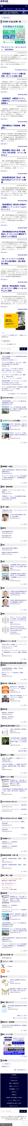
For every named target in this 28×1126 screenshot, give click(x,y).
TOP (3, 1124)
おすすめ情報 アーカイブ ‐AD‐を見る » (17, 393)
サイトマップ (14, 1077)
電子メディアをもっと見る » (20, 1018)
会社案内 (14, 1074)
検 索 (23, 349)
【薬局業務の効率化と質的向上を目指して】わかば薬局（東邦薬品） (18, 566)
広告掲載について (14, 1089)
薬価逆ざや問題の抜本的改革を (10, 552)
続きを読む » (4, 67)
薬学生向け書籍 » (22, 751)
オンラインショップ (7, 885)
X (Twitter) (9, 966)
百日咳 (5, 22)
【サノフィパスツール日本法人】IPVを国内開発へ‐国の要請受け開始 (13, 261)
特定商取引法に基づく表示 (14, 1103)
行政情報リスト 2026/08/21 (9, 842)
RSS (8, 971)
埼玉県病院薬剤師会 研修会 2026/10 (12, 668)
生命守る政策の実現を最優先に (10, 548)
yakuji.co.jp (3, 1116)
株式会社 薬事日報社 (14, 1118)
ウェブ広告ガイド (6, 1063)
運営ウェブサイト (14, 1086)
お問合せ (14, 1094)
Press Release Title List (21, 69)
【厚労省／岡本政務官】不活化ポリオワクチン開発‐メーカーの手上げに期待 (14, 288)
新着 (5, 9)
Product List (14, 1080)
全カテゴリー (10, 9)
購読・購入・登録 (20, 9)
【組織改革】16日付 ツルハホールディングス (14, 510)
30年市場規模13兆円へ (8, 531)
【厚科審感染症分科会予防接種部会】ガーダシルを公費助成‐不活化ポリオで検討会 (13, 234)
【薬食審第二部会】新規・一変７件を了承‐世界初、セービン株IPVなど (13, 152)
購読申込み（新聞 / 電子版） (9, 880)
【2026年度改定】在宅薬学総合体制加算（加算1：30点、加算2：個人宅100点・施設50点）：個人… (14, 790)
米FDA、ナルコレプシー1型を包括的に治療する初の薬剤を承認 (18, 434)
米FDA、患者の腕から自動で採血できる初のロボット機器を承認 (18, 425)
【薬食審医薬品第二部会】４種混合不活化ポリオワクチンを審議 (13, 179)
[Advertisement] (14, 454)
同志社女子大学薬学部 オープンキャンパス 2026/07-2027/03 (18, 697)
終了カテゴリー (14, 1106)
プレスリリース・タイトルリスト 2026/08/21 (14, 805)
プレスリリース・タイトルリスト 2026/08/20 (14, 809)
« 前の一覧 (6, 17)
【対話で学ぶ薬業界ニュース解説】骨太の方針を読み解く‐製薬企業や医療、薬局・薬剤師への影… (14, 766)
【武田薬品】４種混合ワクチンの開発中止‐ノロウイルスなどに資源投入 (14, 100)
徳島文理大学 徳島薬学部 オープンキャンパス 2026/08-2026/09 (18, 688)
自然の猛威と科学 (6, 535)
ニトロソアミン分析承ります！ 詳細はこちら (14, 335)
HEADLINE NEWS (22, 94)
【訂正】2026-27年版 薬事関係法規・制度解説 (14, 1025)
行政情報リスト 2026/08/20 (9, 846)
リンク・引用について (14, 1100)
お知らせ (14, 1091)
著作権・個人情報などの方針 (14, 1097)
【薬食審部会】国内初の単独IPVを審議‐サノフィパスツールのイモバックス (14, 207)
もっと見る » (24, 416)
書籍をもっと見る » (22, 1015)
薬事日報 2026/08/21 (8, 712)
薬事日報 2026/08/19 (8, 717)
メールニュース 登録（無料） (10, 889)
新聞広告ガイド (6, 1066)
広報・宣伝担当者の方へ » (20, 1069)
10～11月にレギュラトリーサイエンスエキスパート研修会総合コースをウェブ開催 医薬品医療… (14, 652)
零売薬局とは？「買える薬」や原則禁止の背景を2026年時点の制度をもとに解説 (18, 782)
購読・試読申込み (14, 1083)
